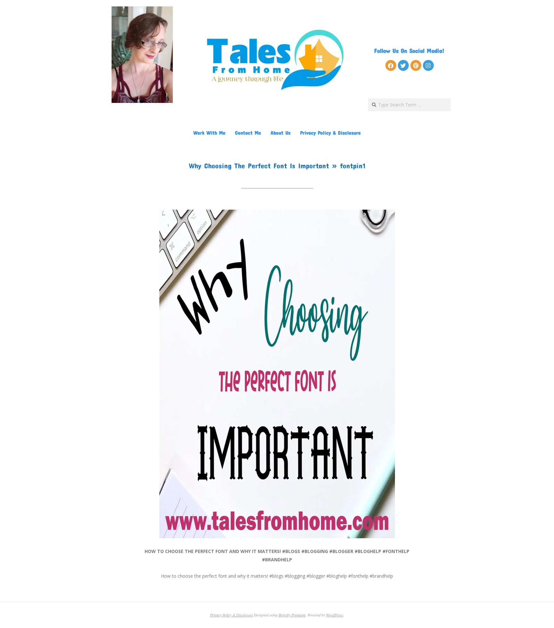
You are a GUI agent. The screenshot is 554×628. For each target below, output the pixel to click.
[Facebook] (390, 65)
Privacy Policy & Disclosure (330, 133)
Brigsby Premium (292, 614)
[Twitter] (403, 65)
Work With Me (209, 133)
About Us (280, 133)
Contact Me (248, 133)
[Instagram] (428, 65)
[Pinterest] (415, 65)
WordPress (334, 614)
